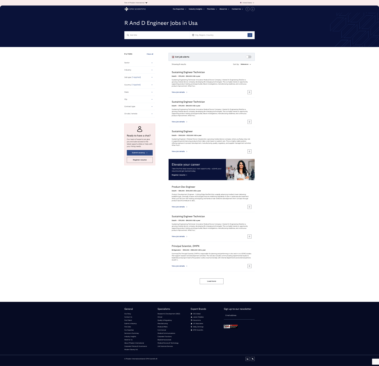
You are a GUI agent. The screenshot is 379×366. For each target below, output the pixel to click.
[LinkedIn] (248, 359)
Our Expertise (178, 9)
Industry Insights (195, 9)
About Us (223, 9)
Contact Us (236, 9)
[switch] (248, 56)
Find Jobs (211, 9)
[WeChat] (253, 359)
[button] (138, 63)
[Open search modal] (248, 9)
